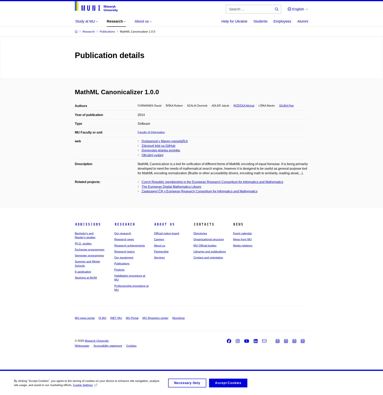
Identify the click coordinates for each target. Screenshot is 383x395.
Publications (121, 263)
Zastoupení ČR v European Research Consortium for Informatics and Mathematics (200, 191)
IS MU (102, 318)
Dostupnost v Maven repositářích (165, 141)
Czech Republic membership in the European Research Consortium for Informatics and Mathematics (212, 182)
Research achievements (129, 245)
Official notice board (166, 233)
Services (159, 257)
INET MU (116, 318)
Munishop (178, 318)
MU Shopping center (155, 318)
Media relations (242, 245)
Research (124, 224)
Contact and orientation (208, 257)
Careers (159, 239)
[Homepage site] (96, 6)
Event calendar (242, 233)
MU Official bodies (204, 245)
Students (260, 21)
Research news (124, 239)
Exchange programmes (89, 249)
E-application (83, 271)
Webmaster (82, 345)
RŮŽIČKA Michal (243, 105)
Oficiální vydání (152, 155)
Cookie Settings (83, 385)
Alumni (302, 21)
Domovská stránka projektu (161, 150)
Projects (119, 269)
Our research (122, 233)
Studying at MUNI (86, 277)
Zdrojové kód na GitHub (158, 146)
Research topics (124, 251)
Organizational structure (208, 239)
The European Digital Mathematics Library (171, 186)
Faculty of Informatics (151, 132)
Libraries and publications (209, 251)
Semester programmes (89, 255)
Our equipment (123, 257)
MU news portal (85, 318)
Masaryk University (97, 340)
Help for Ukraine (234, 21)
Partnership (161, 251)
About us (164, 224)
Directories (200, 233)
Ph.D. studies (83, 243)
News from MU (242, 239)
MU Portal (132, 318)
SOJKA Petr (286, 105)
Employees (282, 21)
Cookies (131, 345)
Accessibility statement (108, 345)
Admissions (88, 224)
